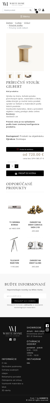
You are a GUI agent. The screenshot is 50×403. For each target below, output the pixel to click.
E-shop (18, 23)
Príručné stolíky (16, 25)
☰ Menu (25, 16)
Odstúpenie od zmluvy (12, 380)
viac (28, 363)
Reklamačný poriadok (11, 377)
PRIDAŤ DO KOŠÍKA (27, 173)
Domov (9, 23)
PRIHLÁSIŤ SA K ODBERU (25, 301)
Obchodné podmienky (12, 366)
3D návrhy (6, 390)
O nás (4, 363)
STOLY (27, 23)
